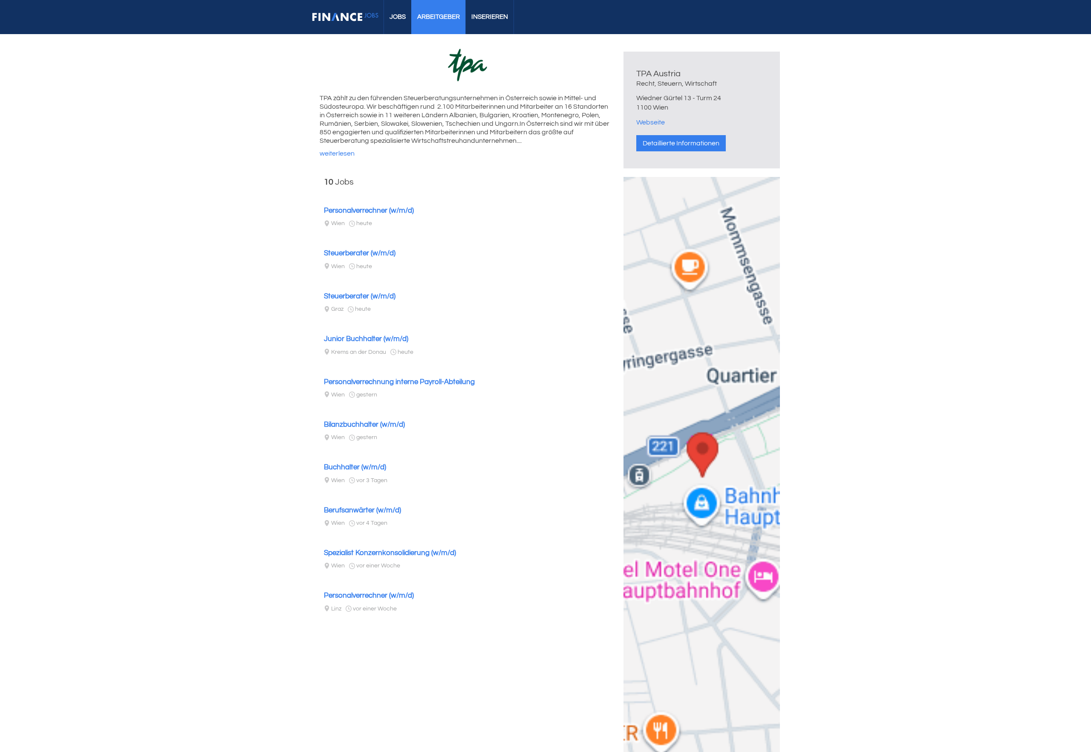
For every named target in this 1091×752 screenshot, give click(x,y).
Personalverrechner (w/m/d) (369, 210)
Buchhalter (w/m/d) (355, 467)
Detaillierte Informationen (681, 143)
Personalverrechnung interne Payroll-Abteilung (399, 382)
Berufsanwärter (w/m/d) (362, 510)
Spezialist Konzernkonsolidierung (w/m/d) (390, 553)
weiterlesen (337, 153)
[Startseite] (345, 17)
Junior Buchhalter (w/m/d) (366, 339)
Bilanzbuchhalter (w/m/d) (364, 424)
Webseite (650, 122)
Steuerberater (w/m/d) (359, 253)
